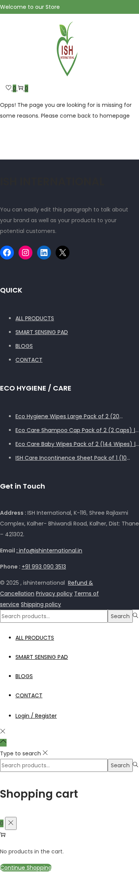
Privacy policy (54, 593)
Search (120, 616)
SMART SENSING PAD (41, 332)
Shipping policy (41, 604)
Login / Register (36, 716)
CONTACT (28, 360)
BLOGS (24, 346)
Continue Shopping (26, 867)
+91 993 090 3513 (44, 566)
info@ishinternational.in (49, 550)
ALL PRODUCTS (34, 318)
